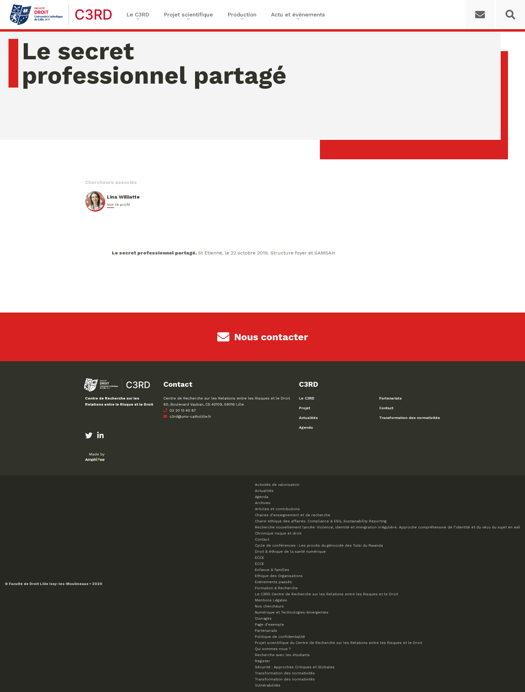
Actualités (308, 418)
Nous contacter (271, 337)
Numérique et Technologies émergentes (291, 612)
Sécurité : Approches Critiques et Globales (295, 667)
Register (262, 661)
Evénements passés (273, 582)
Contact (386, 408)
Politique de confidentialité (280, 637)
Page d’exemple (269, 624)
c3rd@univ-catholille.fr (189, 416)
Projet (304, 408)
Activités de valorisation (277, 485)
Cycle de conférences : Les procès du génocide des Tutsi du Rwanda (319, 545)
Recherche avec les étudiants (282, 655)
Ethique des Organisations (279, 576)
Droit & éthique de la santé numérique (290, 551)
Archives (262, 503)
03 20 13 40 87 (182, 410)
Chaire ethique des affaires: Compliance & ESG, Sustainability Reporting (320, 521)
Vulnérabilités (267, 685)
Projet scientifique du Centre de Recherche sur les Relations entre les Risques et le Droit (338, 643)
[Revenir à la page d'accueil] (61, 24)
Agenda (306, 427)
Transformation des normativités (409, 418)
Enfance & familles (272, 570)
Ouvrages (263, 618)
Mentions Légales (271, 600)
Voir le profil (118, 204)
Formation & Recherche (276, 588)
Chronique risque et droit (278, 533)
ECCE (259, 557)
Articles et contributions (277, 509)
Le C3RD (306, 398)
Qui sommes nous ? (272, 649)
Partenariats (390, 398)
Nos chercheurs (269, 606)
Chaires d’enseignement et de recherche (292, 515)
